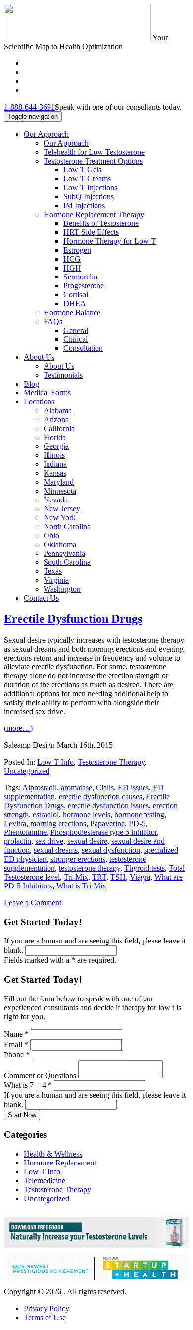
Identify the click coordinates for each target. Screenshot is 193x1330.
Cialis (105, 787)
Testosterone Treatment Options (93, 161)
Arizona (56, 419)
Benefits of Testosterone (101, 223)
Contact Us (41, 598)
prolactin (17, 841)
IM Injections (84, 205)
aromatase (76, 787)
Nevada (56, 500)
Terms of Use (45, 1317)
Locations (39, 401)
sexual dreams (56, 850)
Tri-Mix (76, 877)
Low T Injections (90, 187)
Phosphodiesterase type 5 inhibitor (103, 832)
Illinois (54, 455)
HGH (72, 268)
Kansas (55, 473)
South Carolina (67, 562)
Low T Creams (87, 178)
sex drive (49, 841)
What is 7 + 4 (28, 1085)
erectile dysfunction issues (108, 805)
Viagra (140, 877)
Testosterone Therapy (111, 762)
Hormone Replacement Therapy (94, 214)
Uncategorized (26, 771)
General (75, 330)
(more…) (18, 728)
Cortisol (75, 294)
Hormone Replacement (60, 1163)
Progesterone (83, 285)
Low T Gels (82, 170)
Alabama (58, 410)
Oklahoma (60, 544)
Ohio (51, 535)
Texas (53, 571)
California (59, 428)
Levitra (15, 823)
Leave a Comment (32, 902)
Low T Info (55, 762)
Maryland (59, 482)
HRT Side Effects (91, 232)
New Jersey (62, 508)
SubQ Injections (88, 196)
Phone (17, 1055)
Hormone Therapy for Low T (109, 241)
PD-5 (137, 823)
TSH (118, 877)
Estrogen (77, 250)
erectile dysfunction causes (100, 796)
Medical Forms (47, 392)
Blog (31, 384)
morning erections (58, 823)
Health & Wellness (53, 1154)
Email (16, 1044)
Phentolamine (25, 832)
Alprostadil (39, 787)
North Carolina (67, 526)
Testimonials (63, 375)
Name (16, 1034)
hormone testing (139, 814)
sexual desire (87, 841)
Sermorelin (80, 277)
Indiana (55, 464)
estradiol (46, 814)
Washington (62, 589)
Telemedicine (44, 1180)
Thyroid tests (144, 868)
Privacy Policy (46, 1308)
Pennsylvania (64, 553)
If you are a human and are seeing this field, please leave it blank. (95, 945)
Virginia (56, 580)
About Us (39, 357)
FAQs (53, 321)
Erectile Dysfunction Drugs (73, 618)
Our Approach (46, 134)
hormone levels (86, 814)
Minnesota (60, 491)
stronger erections (77, 859)
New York (60, 517)
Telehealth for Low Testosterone (94, 152)
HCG (72, 259)
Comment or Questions (41, 1075)
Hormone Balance (72, 312)
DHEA (74, 303)
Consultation (83, 348)
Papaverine (107, 823)
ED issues (133, 787)
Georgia (56, 446)
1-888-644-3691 (29, 107)
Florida (55, 437)
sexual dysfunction (111, 850)
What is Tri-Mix (81, 886)
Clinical (75, 339)
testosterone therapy (89, 868)
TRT (99, 877)
